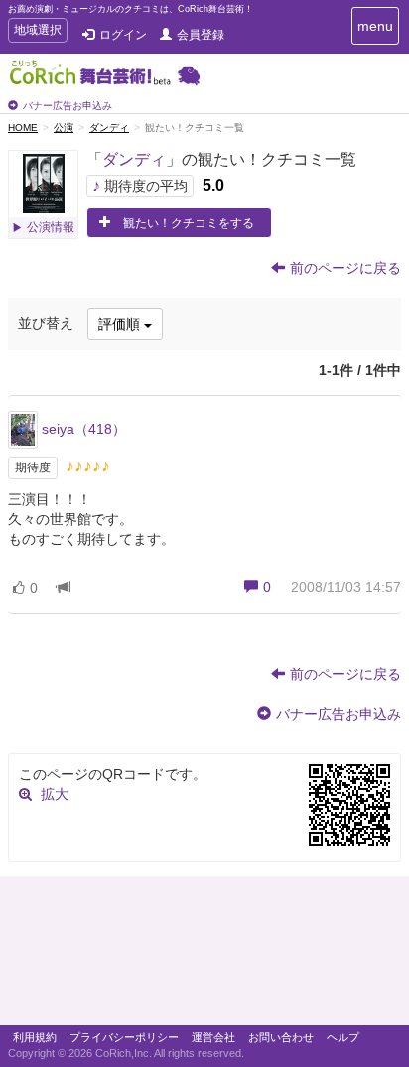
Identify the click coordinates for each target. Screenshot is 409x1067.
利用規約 (35, 1037)
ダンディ (109, 127)
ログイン (123, 35)
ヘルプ (343, 1037)
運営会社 (213, 1037)
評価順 (121, 324)
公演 (63, 127)
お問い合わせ (281, 1037)
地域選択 (37, 32)
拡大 (54, 794)
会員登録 (200, 35)
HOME (23, 127)
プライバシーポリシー (124, 1037)
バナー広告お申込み (67, 105)
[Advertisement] (204, 955)
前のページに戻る (345, 268)
